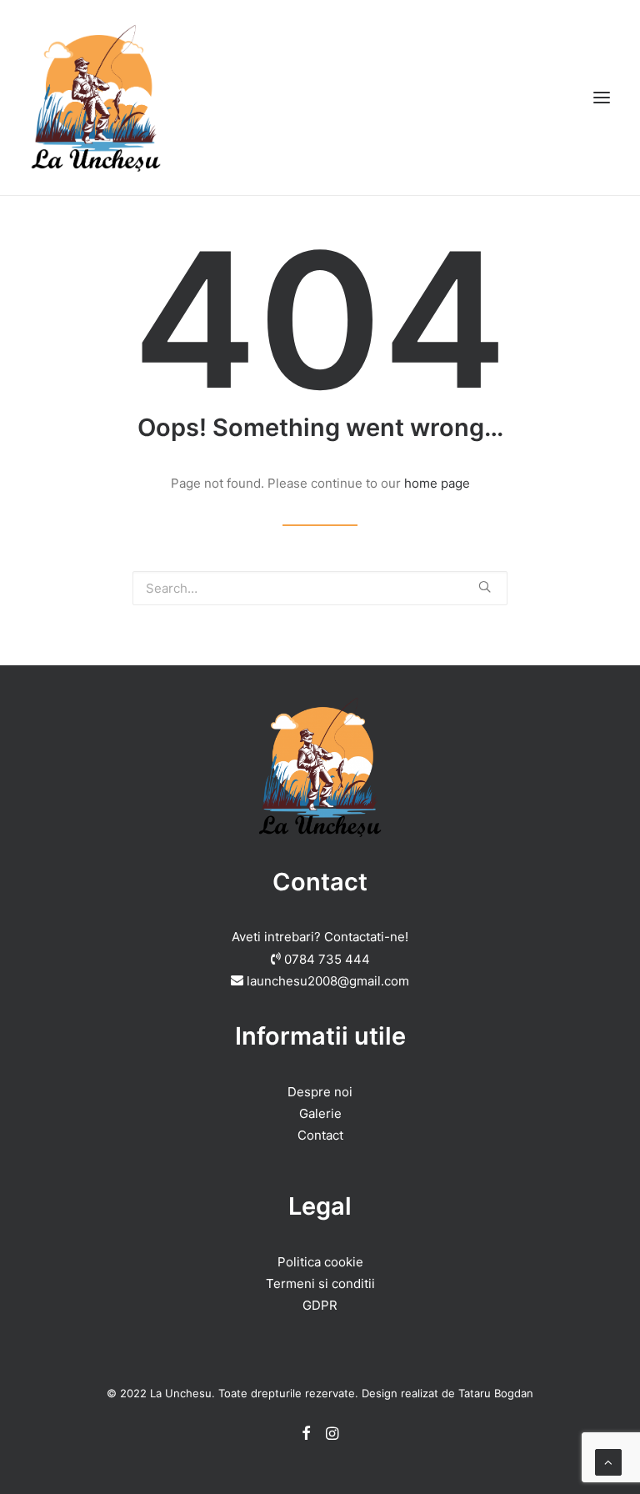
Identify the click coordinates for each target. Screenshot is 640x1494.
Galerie (320, 1113)
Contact (320, 1135)
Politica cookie (320, 1262)
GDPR (320, 1305)
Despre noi (320, 1092)
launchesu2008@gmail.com (328, 981)
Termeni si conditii (320, 1283)
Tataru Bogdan (495, 1393)
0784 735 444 (327, 959)
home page (437, 483)
